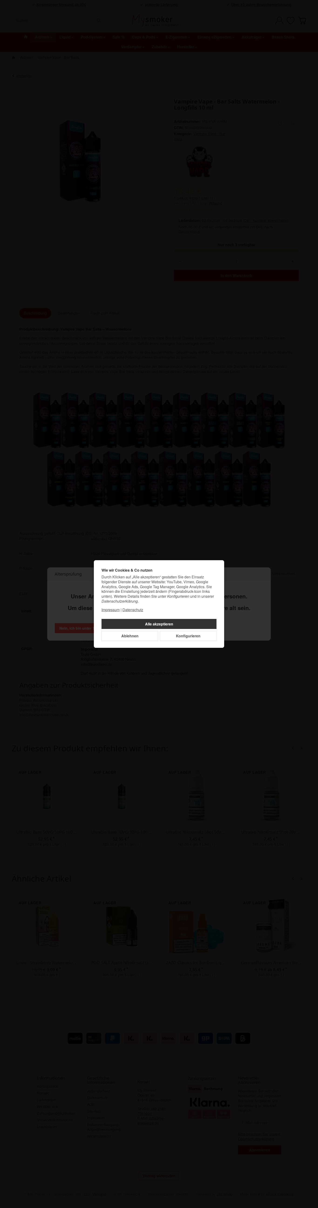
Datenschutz (132, 609)
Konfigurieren (188, 636)
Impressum (110, 609)
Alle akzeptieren (159, 624)
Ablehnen (130, 636)
